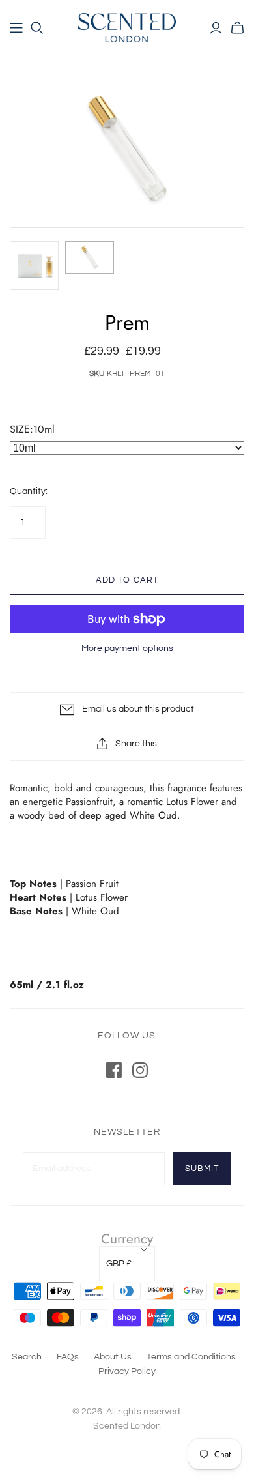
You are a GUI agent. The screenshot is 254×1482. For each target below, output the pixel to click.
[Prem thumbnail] (34, 265)
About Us (113, 1356)
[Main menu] (16, 28)
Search (27, 1356)
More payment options (127, 648)
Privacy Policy (127, 1371)
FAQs (68, 1356)
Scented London (127, 1426)
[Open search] (37, 28)
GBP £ (119, 1263)
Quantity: (29, 491)
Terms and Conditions (191, 1356)
